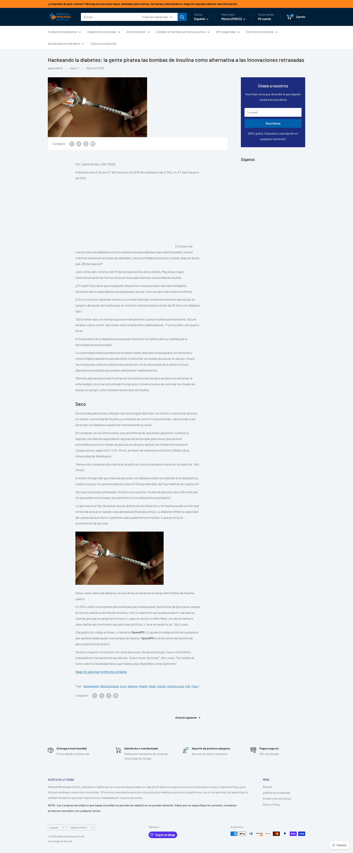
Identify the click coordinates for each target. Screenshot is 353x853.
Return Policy (271, 804)
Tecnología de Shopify (60, 841)
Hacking (133, 686)
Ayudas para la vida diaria (64, 43)
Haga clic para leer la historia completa (101, 671)
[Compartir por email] (92, 143)
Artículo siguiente (186, 717)
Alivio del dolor (136, 31)
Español (54, 827)
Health (143, 686)
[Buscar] (182, 17)
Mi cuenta (264, 19)
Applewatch (91, 686)
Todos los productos (103, 43)
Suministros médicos (259, 31)
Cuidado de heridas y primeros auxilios (181, 31)
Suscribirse (273, 123)
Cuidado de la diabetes (62, 31)
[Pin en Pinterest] (78, 143)
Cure (123, 686)
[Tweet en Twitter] (85, 143)
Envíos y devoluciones (277, 798)
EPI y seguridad (226, 31)
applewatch (55, 68)
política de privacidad (276, 792)
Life (187, 686)
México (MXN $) (79, 827)
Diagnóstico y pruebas (102, 31)
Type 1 (195, 686)
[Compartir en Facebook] (71, 143)
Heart (152, 686)
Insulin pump (175, 686)
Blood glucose (109, 686)
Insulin (161, 686)
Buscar (267, 786)
